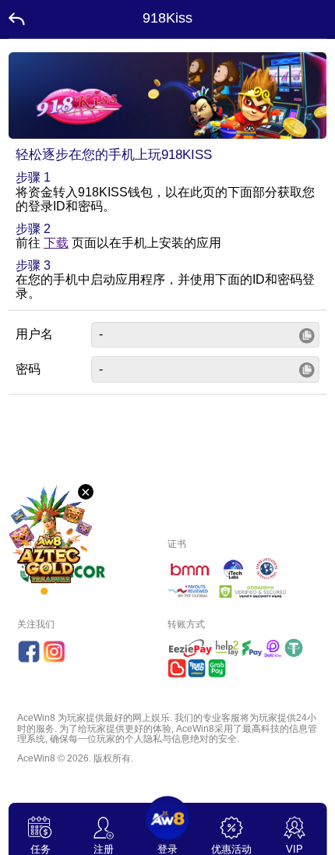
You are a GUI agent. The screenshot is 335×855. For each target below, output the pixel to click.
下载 (56, 242)
